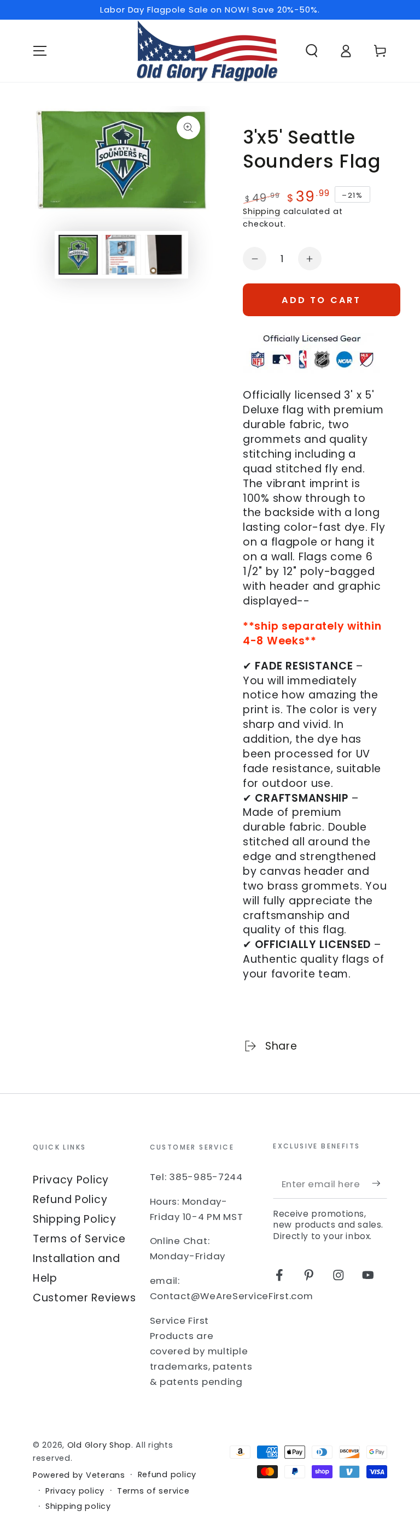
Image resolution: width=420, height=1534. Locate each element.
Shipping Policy (74, 1219)
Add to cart (321, 300)
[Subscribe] (379, 1183)
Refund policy (167, 1475)
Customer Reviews (84, 1297)
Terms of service (153, 1491)
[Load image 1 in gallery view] (78, 255)
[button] (312, 51)
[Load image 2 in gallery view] (121, 255)
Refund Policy (70, 1199)
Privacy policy (74, 1491)
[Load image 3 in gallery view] (164, 255)
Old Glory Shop (99, 1445)
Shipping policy (78, 1506)
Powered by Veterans (79, 1475)
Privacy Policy (71, 1179)
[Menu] (40, 51)
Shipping (262, 211)
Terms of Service (79, 1238)
